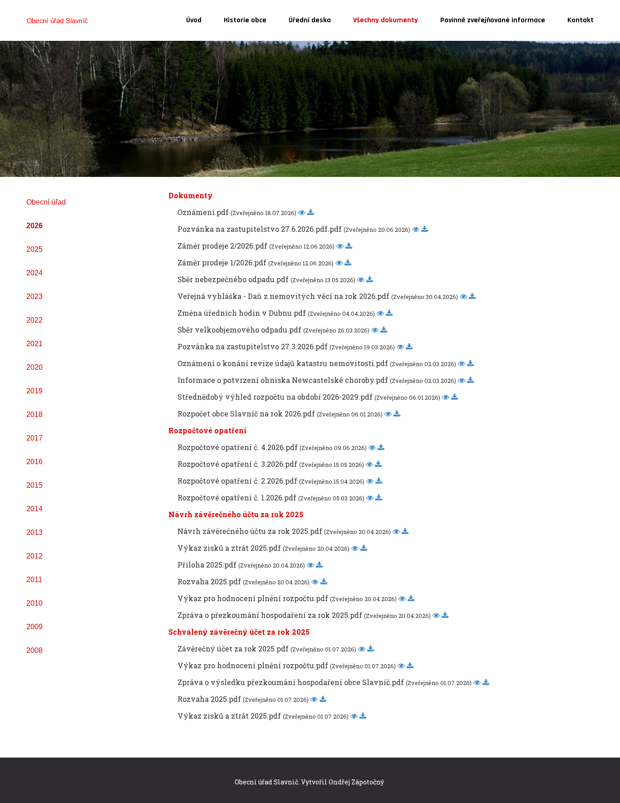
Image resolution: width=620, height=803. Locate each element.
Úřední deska (310, 20)
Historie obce (245, 20)
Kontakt (580, 20)
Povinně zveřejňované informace (492, 20)
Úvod (194, 20)
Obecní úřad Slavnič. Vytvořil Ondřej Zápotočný (309, 782)
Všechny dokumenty (385, 20)
